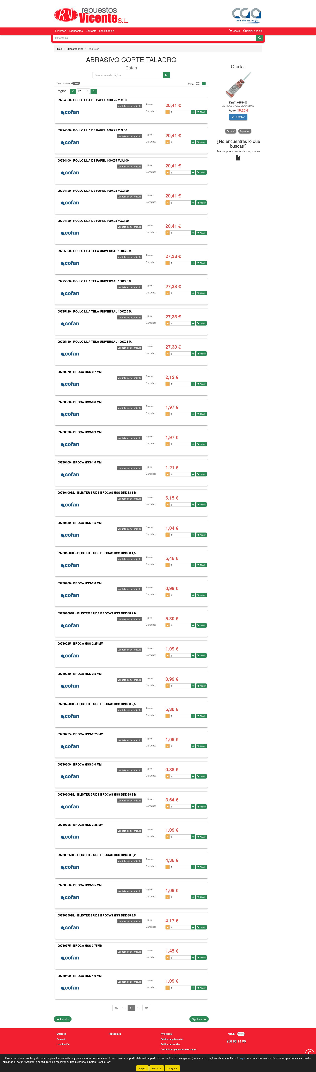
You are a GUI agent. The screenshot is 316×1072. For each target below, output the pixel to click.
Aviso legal (166, 1033)
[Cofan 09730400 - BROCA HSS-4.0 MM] (69, 988)
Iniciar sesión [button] (253, 31)
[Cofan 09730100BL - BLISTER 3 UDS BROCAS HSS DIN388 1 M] (69, 505)
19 (146, 1008)
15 (116, 1008)
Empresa (60, 31)
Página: (62, 90)
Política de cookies (170, 1044)
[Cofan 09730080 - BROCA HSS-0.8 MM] (69, 414)
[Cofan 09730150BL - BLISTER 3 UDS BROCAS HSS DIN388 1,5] (69, 565)
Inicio (60, 49)
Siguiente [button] (245, 130)
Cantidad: (151, 111)
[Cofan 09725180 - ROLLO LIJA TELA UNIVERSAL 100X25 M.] (69, 354)
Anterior (63, 1019)
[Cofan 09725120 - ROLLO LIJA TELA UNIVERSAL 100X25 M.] (69, 324)
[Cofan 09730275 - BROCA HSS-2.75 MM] (69, 746)
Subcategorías (75, 49)
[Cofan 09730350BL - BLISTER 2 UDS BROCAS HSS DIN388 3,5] (69, 927)
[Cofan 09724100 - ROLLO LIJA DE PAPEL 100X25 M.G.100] (69, 173)
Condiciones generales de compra (178, 1049)
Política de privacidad (172, 1039)
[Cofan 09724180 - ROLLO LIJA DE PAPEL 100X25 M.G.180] (69, 233)
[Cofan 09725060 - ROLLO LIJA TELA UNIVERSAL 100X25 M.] (69, 263)
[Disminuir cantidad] (167, 112)
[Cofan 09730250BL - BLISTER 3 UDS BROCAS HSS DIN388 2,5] (69, 716)
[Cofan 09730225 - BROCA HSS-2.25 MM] (69, 656)
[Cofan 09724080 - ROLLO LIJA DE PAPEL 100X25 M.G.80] (69, 142)
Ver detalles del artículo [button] (129, 106)
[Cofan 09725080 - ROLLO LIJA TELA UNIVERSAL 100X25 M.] (69, 293)
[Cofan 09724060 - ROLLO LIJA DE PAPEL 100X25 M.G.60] (69, 112)
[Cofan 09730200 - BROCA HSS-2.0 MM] (69, 595)
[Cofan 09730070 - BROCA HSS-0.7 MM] (69, 384)
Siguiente (199, 1019)
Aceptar (142, 1068)
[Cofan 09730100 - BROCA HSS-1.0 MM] (69, 474)
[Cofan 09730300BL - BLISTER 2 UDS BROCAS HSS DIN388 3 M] (69, 807)
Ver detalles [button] (238, 117)
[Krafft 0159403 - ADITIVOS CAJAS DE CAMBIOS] (238, 85)
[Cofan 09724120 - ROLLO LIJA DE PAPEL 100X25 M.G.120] (69, 203)
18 (138, 1008)
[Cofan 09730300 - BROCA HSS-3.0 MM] (69, 776)
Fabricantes (76, 31)
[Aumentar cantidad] (193, 112)
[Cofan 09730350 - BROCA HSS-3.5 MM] (69, 897)
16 (123, 1008)
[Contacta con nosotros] (309, 1053)
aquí (242, 1058)
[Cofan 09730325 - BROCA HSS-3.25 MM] (69, 837)
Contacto (91, 31)
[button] (198, 83)
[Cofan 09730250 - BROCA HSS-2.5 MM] (69, 686)
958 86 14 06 (236, 1041)
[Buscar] (259, 38)
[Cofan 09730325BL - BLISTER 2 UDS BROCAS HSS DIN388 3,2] (69, 867)
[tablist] (238, 102)
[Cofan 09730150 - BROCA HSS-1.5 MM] (69, 535)
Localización (106, 31)
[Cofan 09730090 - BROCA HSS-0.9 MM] (69, 444)
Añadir (202, 111)
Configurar (172, 1068)
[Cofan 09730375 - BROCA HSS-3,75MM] (69, 958)
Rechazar (156, 1068)
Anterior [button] (231, 130)
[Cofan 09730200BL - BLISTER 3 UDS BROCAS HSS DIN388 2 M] (69, 625)
